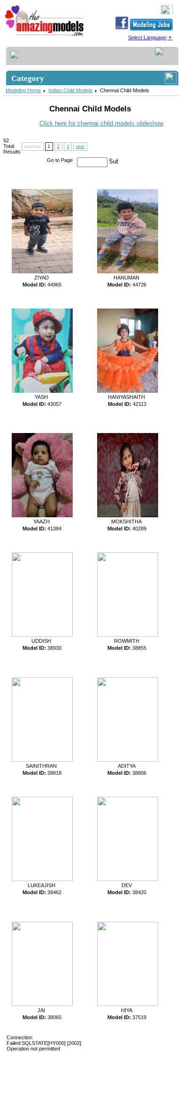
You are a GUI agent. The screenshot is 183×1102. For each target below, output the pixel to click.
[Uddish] (40, 635)
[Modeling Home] (44, 36)
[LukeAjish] (40, 879)
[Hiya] (125, 1004)
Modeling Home (23, 90)
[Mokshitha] (125, 516)
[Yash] (40, 391)
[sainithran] (40, 760)
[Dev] (125, 879)
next (80, 146)
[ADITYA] (125, 760)
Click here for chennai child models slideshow (101, 123)
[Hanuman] (125, 272)
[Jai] (40, 1004)
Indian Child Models (70, 90)
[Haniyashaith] (125, 391)
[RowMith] (125, 635)
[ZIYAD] (40, 272)
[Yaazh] (40, 516)
